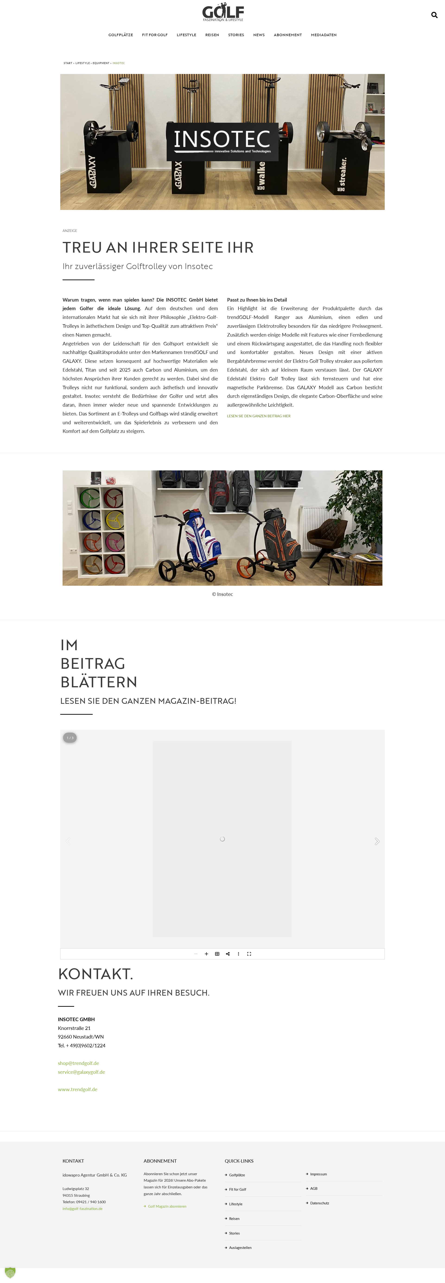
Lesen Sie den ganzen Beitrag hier (258, 415)
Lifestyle (186, 35)
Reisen (212, 35)
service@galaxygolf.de (81, 1071)
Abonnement (288, 35)
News (259, 35)
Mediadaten (324, 35)
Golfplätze (120, 35)
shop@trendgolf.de (78, 1063)
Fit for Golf (155, 35)
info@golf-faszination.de (82, 1208)
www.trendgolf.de (77, 1089)
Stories (236, 35)
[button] (434, 15)
